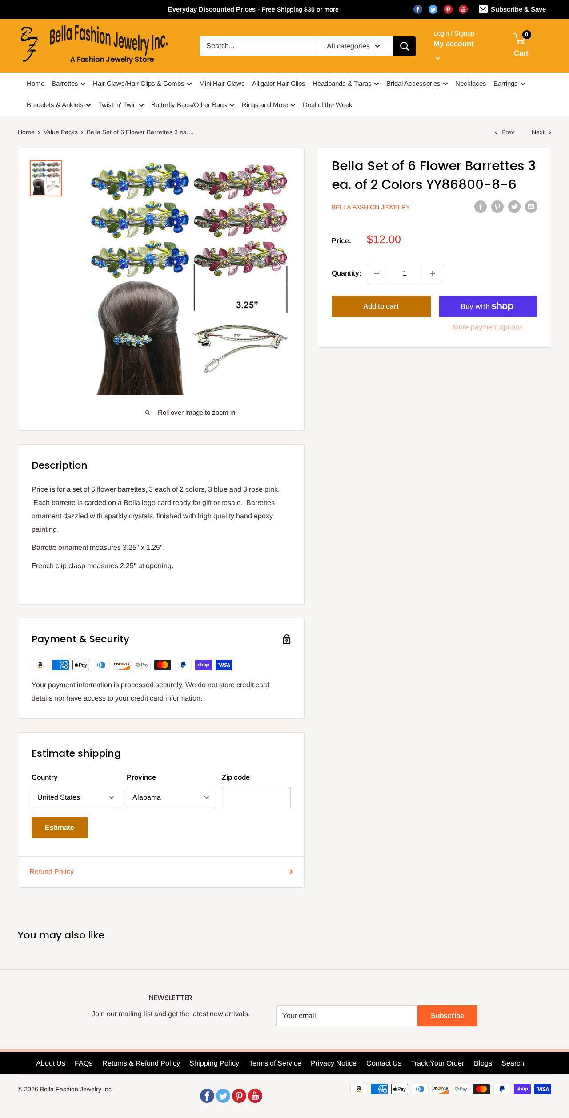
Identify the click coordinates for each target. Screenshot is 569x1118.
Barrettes (65, 83)
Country (45, 777)
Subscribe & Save (518, 9)
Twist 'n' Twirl (117, 104)
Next (538, 132)
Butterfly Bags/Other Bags (189, 104)
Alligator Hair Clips (278, 83)
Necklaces (470, 83)
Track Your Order (437, 1063)
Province (141, 777)
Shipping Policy (214, 1063)
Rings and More (265, 104)
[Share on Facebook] (480, 206)
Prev (507, 132)
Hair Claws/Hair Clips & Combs (138, 83)
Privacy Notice (334, 1063)
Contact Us (383, 1063)
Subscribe (447, 1015)
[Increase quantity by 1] (432, 273)
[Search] (404, 46)
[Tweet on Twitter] (514, 206)
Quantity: (346, 273)
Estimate (59, 827)
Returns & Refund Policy (141, 1063)
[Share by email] (531, 206)
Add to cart (381, 306)
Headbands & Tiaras (342, 83)
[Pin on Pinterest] (497, 206)
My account (453, 44)
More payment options (488, 327)
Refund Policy (51, 871)
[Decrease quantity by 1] (376, 273)
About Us (50, 1063)
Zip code (236, 777)
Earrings (505, 83)
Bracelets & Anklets (55, 104)
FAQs (83, 1063)
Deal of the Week (328, 104)
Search (512, 1063)
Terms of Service (275, 1063)
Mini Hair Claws (222, 83)
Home (35, 83)
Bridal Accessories (413, 83)
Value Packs (61, 132)
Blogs (483, 1063)
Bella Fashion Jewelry (371, 207)
